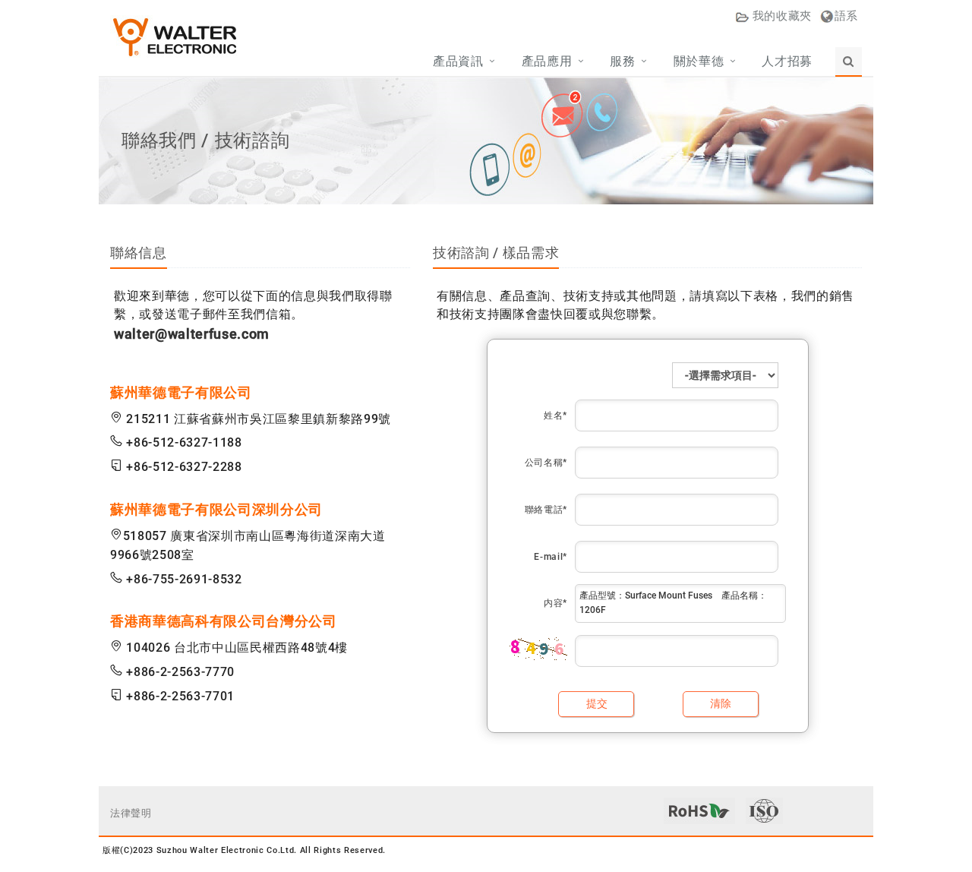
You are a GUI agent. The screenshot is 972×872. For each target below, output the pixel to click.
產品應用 (547, 61)
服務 (622, 61)
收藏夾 (782, 16)
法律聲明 (131, 813)
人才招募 (787, 61)
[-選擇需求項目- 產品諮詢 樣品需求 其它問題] (725, 375)
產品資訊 (458, 61)
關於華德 (699, 61)
